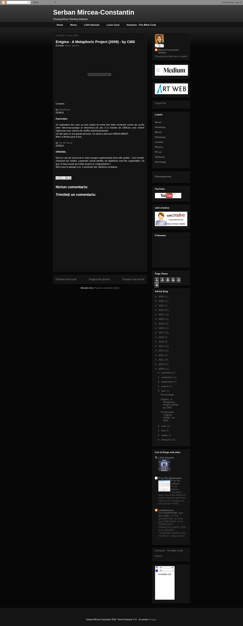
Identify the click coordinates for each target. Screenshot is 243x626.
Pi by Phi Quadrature (170, 478)
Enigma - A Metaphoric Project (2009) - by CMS (170, 403)
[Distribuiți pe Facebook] (66, 178)
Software (160, 157)
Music (68, 45)
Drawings (160, 127)
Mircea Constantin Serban (168, 51)
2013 (161, 350)
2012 (161, 355)
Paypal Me (160, 103)
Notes (73, 25)
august (165, 386)
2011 (161, 359)
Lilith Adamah (92, 25)
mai (163, 430)
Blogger (152, 619)
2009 (161, 368)
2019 (161, 323)
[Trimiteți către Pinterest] (69, 178)
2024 (161, 305)
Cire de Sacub (65, 143)
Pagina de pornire (99, 279)
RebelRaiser (64, 109)
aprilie (164, 435)
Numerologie (167, 394)
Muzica (75, 45)
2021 (161, 314)
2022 (161, 310)
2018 (161, 328)
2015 (161, 341)
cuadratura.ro (166, 510)
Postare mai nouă (66, 279)
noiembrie (166, 372)
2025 (161, 301)
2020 (161, 319)
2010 (161, 364)
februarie (166, 439)
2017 (161, 332)
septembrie (167, 381)
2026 (161, 296)
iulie (163, 390)
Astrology (160, 162)
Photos (159, 147)
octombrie (166, 377)
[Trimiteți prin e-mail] (57, 178)
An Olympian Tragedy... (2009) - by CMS (168, 416)
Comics (159, 142)
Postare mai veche (133, 279)
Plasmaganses (163, 176)
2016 (161, 337)
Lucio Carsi (113, 25)
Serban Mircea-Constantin (93, 12)
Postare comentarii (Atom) (107, 288)
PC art (158, 152)
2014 (161, 346)
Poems (158, 556)
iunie (164, 426)
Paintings (160, 137)
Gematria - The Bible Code (141, 25)
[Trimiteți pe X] (63, 178)
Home (60, 25)
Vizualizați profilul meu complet (171, 56)
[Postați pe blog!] (60, 178)
